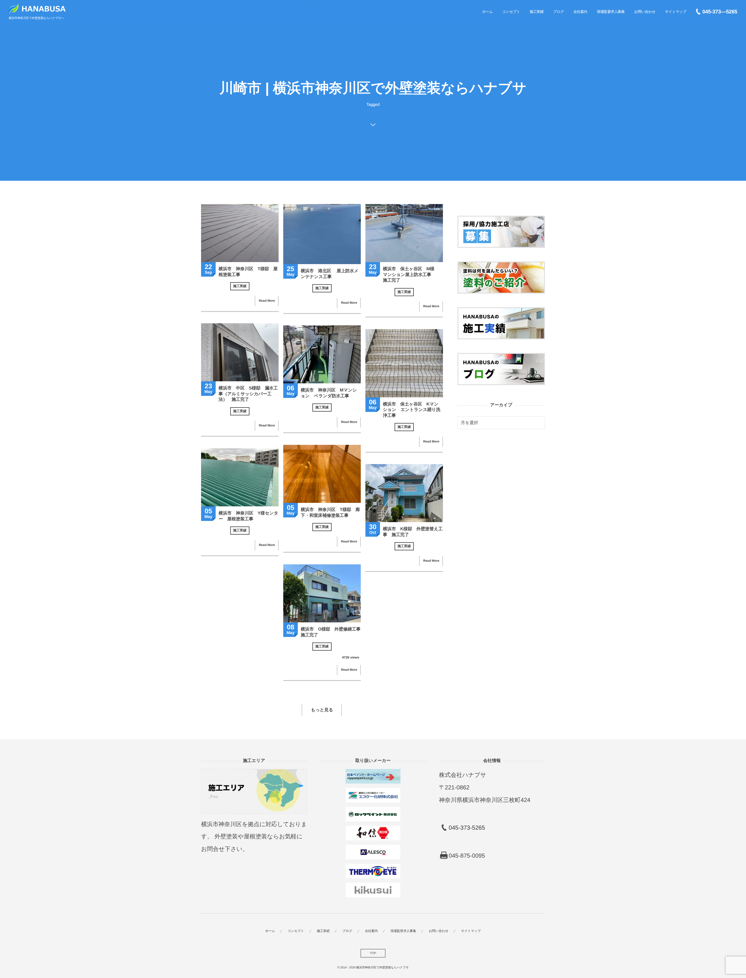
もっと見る (322, 709)
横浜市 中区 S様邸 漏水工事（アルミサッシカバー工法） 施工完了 (248, 394)
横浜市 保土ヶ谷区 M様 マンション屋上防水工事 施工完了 (411, 274)
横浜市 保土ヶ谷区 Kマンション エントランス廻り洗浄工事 (411, 410)
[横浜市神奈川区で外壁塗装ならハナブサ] (37, 9)
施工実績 (240, 286)
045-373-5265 (467, 828)
